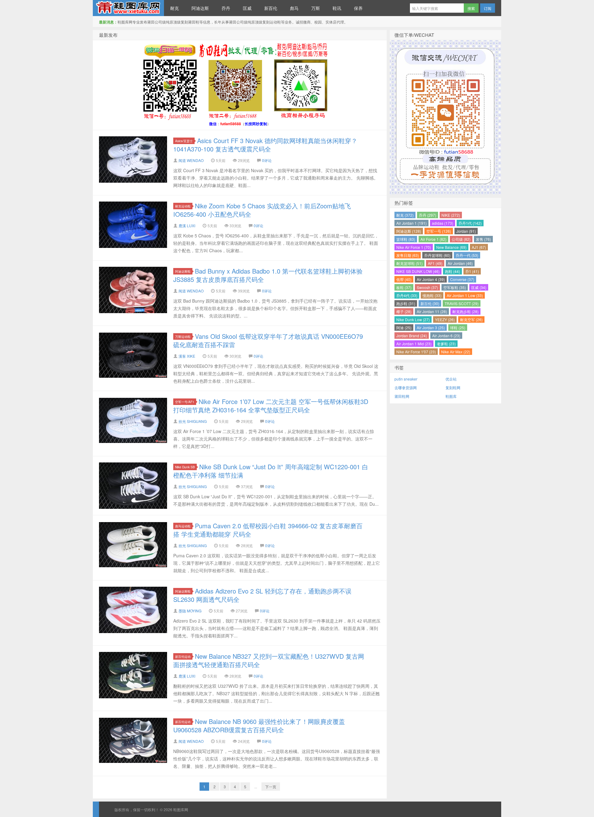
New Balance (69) (451, 247)
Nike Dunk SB (185, 467)
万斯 (315, 8)
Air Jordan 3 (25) (431, 327)
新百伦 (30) (429, 303)
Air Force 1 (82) (433, 239)
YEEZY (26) (445, 319)
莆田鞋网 (401, 396)
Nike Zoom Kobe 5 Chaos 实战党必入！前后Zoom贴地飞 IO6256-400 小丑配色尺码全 (262, 210)
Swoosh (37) (427, 287)
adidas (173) (442, 223)
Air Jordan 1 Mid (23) (414, 343)
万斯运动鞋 (183, 336)
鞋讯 (337, 8)
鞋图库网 (128, 8)
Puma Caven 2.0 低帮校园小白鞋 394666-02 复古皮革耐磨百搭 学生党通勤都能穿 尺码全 (268, 529)
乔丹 (226, 8)
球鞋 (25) (457, 327)
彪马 (294, 8)
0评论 (267, 160)
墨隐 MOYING (190, 610)
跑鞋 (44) (452, 271)
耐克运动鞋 (183, 206)
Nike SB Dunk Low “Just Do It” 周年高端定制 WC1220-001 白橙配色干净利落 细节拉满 (270, 470)
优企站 (451, 378)
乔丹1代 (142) (470, 223)
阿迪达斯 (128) (408, 231)
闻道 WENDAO (191, 160)
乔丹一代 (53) (467, 255)
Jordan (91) (466, 231)
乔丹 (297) (427, 215)
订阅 (487, 8)
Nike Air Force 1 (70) (413, 247)
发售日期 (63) (407, 255)
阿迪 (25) (403, 327)
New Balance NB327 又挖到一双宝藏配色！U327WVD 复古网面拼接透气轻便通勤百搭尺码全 (268, 660)
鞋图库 (451, 396)
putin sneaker (405, 378)
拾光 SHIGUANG (193, 421)
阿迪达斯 (200, 8)
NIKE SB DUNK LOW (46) (418, 271)
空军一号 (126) (438, 231)
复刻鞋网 (453, 387)
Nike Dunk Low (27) (413, 319)
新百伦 (270, 8)
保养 (358, 8)
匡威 (247, 8)
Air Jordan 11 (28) (432, 311)
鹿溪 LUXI (187, 225)
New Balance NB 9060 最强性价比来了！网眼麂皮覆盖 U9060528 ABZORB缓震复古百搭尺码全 (259, 725)
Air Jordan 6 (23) (446, 335)
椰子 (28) (403, 311)
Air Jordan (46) (460, 263)
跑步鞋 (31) (405, 303)
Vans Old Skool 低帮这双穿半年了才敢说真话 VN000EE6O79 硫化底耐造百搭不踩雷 (268, 340)
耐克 (174, 8)
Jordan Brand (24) (411, 335)
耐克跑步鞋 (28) (465, 311)
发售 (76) (483, 239)
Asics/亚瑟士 (184, 140)
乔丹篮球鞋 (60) (437, 255)
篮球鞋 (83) (405, 239)
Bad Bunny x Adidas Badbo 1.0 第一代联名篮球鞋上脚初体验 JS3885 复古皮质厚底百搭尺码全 (268, 275)
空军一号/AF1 (184, 401)
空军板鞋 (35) (454, 287)
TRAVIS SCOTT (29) (462, 303)
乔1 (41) (472, 271)
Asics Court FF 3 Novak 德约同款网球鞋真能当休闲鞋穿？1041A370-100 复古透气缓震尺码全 (265, 144)
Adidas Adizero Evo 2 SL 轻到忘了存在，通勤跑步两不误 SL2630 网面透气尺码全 (262, 595)
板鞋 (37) (403, 287)
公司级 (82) (461, 239)
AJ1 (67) (479, 247)
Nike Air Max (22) (455, 351)
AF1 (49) (435, 263)
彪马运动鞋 (183, 526)
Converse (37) (462, 279)
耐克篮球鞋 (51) (409, 263)
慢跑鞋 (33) (432, 295)
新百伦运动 (183, 656)
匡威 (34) (478, 287)
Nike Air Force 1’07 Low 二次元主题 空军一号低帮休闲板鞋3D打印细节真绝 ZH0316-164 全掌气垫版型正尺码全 (270, 405)
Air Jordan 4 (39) (431, 279)
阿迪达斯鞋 (183, 271)
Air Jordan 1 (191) (411, 223)
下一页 (270, 786)
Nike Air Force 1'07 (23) (416, 351)
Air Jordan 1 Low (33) (465, 295)
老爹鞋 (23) (446, 343)
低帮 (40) (403, 279)
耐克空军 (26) (471, 319)
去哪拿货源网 (405, 387)
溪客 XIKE (187, 356)
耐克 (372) (405, 215)
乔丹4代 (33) (406, 295)
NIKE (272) (450, 215)
